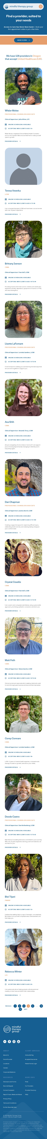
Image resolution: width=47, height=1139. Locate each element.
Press (26, 1081)
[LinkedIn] (4, 1041)
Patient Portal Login (31, 1063)
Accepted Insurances (31, 1059)
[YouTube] (18, 1041)
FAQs (26, 1094)
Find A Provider (7, 1059)
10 (41, 1006)
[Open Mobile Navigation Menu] (41, 6)
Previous (8, 1006)
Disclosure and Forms (9, 1081)
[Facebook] (9, 1041)
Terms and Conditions (9, 1103)
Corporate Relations (9, 1072)
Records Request (8, 1086)
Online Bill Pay (29, 1055)
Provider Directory (30, 1090)
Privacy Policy (7, 1099)
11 (20, 1009)
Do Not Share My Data (10, 1107)
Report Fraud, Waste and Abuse (12, 1094)
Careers (5, 1068)
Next (25, 1009)
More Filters (22, 40)
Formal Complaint (8, 1090)
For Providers (29, 1086)
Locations (6, 1063)
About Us (6, 1055)
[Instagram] (14, 1041)
